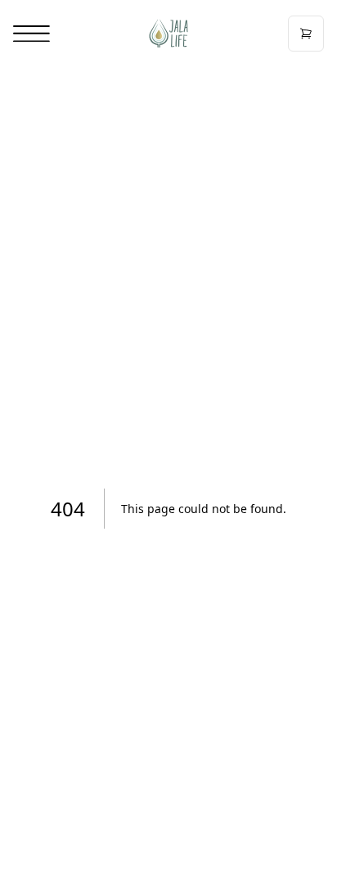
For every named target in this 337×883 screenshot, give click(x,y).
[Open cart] (306, 34)
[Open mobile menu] (31, 34)
